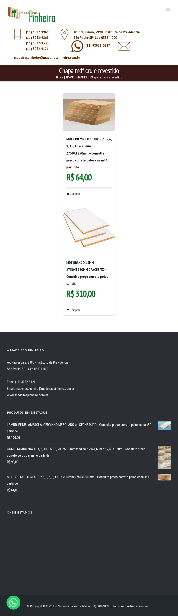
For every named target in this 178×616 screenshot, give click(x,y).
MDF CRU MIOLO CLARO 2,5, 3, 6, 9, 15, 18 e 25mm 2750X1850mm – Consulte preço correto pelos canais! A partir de (89, 153)
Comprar (75, 193)
